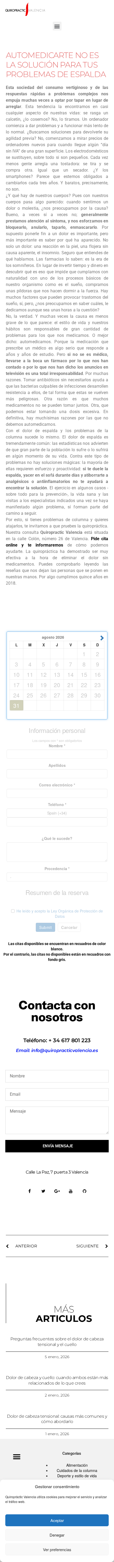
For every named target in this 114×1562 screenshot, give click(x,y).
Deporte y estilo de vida (77, 1475)
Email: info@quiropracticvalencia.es (57, 1050)
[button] (57, 26)
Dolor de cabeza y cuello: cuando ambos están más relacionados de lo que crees (57, 1380)
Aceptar (57, 1520)
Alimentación (77, 1465)
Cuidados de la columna (77, 1470)
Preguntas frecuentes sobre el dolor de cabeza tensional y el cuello (57, 1341)
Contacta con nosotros (57, 1011)
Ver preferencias (57, 1549)
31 (16, 705)
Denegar (57, 1535)
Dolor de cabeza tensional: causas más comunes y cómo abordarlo (57, 1419)
